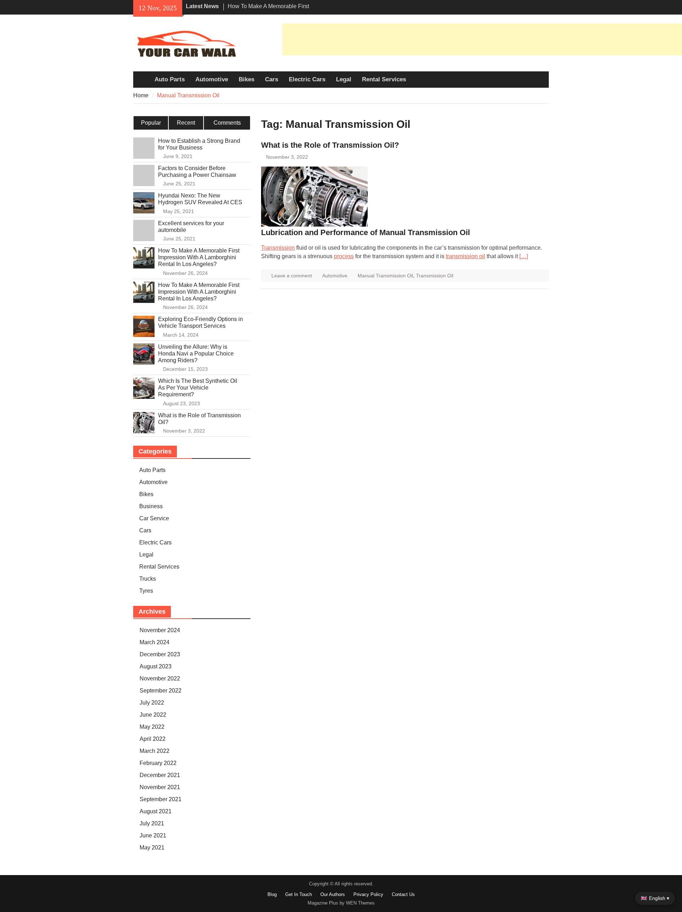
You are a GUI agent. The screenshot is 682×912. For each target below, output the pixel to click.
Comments (227, 123)
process (344, 256)
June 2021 (153, 835)
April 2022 (153, 739)
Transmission (278, 248)
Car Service (154, 518)
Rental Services (384, 79)
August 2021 (156, 811)
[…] (523, 256)
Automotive (211, 79)
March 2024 (154, 642)
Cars (271, 79)
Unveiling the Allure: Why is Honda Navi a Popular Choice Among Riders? (196, 353)
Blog (272, 894)
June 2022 (153, 715)
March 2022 (154, 751)
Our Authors (332, 894)
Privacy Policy (368, 894)
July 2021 (152, 823)
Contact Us (403, 894)
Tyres (146, 591)
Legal (343, 79)
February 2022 (158, 763)
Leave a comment (291, 275)
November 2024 (160, 630)
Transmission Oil (434, 275)
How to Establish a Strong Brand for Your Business (199, 144)
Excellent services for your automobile (191, 226)
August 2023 (156, 666)
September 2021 (161, 799)
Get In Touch (298, 894)
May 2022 (152, 727)
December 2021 (160, 775)
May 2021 (152, 848)
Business (151, 506)
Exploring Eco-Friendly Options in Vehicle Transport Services (200, 322)
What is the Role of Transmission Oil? (330, 145)
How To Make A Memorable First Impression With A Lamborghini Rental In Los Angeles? (198, 257)
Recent (186, 123)
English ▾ (655, 898)
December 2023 (160, 654)
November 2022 (160, 678)
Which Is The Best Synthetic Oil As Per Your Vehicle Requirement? (197, 387)
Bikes (246, 79)
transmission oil (465, 256)
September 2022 (161, 691)
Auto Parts (170, 79)
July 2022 (152, 703)
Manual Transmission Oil (385, 275)
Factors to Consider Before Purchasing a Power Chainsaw (197, 171)
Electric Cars (307, 79)
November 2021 (160, 787)
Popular (151, 123)
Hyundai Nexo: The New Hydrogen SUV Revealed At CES (200, 198)
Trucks (147, 579)
